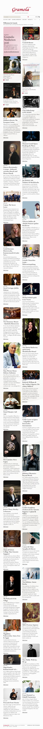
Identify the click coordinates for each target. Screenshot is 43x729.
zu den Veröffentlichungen (11, 52)
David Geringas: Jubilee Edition (11, 289)
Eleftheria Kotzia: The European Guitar (10, 121)
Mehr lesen (24, 59)
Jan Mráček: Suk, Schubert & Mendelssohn (30, 181)
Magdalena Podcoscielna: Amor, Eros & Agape (11, 636)
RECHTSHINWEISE (36, 725)
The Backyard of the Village (9, 600)
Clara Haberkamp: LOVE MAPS (28, 111)
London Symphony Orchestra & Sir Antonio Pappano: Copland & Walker (30, 511)
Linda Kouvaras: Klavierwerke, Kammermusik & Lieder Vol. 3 (11, 252)
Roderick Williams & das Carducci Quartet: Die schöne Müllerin (31, 384)
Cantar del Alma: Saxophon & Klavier (29, 548)
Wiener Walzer (6, 78)
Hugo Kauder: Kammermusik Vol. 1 (10, 668)
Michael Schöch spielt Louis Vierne (29, 298)
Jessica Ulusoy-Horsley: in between (11, 510)
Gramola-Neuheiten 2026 (10, 39)
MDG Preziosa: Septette (30, 625)
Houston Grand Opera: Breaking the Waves (30, 145)
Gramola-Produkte (16, 19)
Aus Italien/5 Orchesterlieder (9, 102)
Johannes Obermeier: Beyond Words (29, 474)
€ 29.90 (7, 80)
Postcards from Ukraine (11, 703)
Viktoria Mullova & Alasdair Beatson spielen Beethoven (30, 223)
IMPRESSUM (29, 725)
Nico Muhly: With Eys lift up (29, 661)
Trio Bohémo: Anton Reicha (29, 583)
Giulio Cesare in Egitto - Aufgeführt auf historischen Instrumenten (30, 422)
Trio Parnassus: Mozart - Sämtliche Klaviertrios (11, 323)
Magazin (24, 19)
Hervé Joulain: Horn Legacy (10, 461)
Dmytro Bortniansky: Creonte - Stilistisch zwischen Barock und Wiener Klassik (10, 170)
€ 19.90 (7, 104)
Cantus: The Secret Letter (9, 206)
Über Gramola (37, 19)
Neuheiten (30, 19)
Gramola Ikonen (27, 43)
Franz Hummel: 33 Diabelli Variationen (29, 696)
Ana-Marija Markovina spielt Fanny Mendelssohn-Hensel (29, 349)
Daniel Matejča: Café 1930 (10, 413)
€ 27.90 (26, 93)
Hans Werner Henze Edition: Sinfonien (10, 372)
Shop (9, 19)
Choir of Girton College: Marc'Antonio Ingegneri (10, 552)
